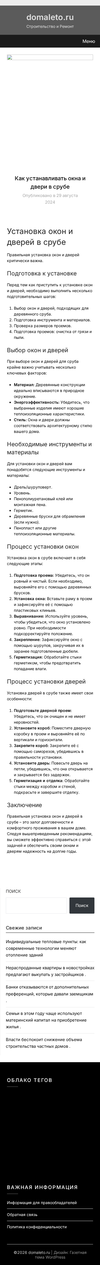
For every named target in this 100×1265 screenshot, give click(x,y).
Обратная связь (22, 1214)
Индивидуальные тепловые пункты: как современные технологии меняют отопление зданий (46, 948)
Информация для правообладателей (42, 1202)
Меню (88, 41)
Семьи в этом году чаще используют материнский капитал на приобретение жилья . (46, 1020)
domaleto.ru (50, 17)
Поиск (13, 891)
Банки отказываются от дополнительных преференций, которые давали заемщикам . (49, 993)
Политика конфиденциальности (37, 1226)
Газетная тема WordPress (61, 1254)
